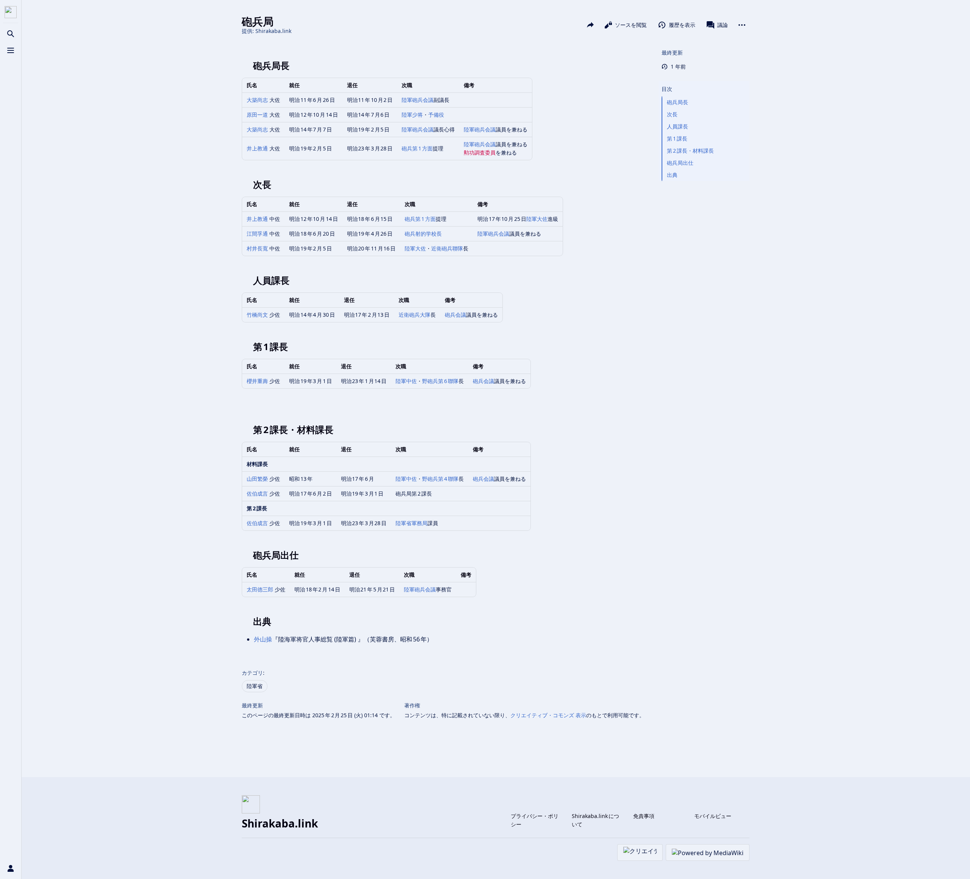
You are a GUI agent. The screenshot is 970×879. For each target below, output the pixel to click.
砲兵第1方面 (417, 148)
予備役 (436, 114)
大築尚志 (257, 99)
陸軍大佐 (537, 218)
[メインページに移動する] (10, 12)
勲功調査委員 (480, 152)
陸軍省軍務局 (411, 523)
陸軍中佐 (406, 381)
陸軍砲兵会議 (417, 99)
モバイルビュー (712, 816)
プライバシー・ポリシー (535, 820)
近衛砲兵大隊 (414, 314)
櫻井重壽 (257, 381)
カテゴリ (252, 672)
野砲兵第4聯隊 (440, 478)
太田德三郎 (260, 589)
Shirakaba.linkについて (595, 820)
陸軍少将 (412, 114)
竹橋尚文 (257, 314)
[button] (704, 81)
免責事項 (643, 816)
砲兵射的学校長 (423, 233)
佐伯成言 (257, 493)
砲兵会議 (455, 314)
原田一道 (257, 114)
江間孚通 (257, 233)
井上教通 (257, 148)
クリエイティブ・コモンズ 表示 (548, 715)
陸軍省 (255, 686)
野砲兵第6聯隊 (440, 381)
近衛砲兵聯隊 (447, 248)
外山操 (263, 639)
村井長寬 (257, 248)
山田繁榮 (257, 478)
